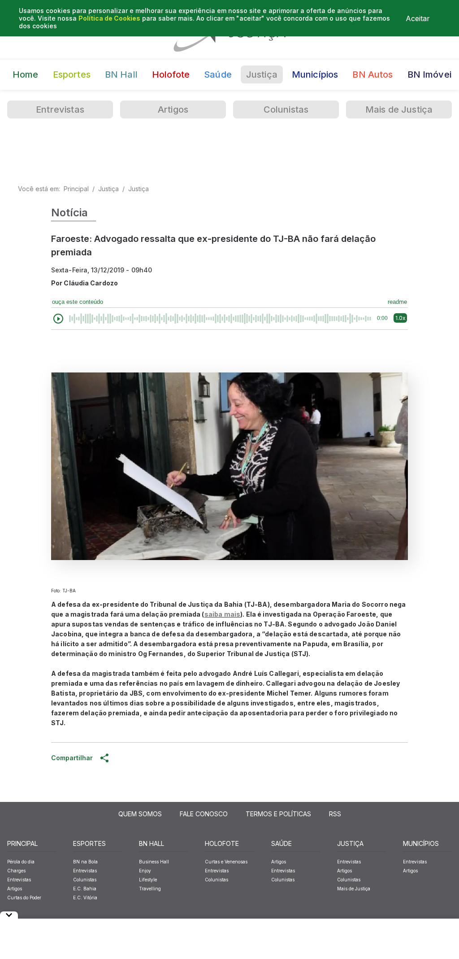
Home (26, 74)
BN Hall (121, 74)
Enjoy (145, 870)
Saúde (218, 74)
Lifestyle (148, 879)
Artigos (173, 109)
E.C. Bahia (84, 888)
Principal (76, 189)
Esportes (72, 74)
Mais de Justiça (399, 109)
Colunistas (286, 109)
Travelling (150, 888)
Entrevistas (60, 109)
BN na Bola (85, 861)
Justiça (261, 74)
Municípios (315, 74)
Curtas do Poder (24, 897)
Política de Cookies (109, 18)
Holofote (171, 74)
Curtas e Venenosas (226, 861)
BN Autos (372, 74)
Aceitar (418, 18)
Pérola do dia (21, 861)
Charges (16, 870)
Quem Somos (140, 814)
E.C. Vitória (85, 897)
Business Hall (154, 861)
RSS (335, 814)
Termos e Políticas (278, 814)
